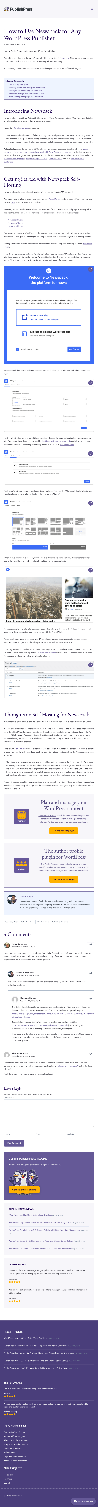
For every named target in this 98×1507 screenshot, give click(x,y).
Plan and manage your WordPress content (27, 93)
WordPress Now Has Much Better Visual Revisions (30, 1215)
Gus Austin (26, 998)
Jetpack (24, 922)
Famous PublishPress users (15, 1460)
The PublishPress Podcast (14, 1432)
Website (70, 1134)
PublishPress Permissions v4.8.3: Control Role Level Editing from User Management (44, 1230)
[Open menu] (92, 9)
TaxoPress (8, 1478)
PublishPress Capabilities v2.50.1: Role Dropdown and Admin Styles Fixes (40, 1222)
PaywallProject (55, 199)
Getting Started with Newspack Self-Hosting (27, 87)
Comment (9, 1097)
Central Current (55, 158)
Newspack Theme (15, 223)
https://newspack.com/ (68, 1065)
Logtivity (7, 1482)
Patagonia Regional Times (36, 158)
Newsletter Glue (67, 444)
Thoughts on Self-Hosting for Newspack (26, 90)
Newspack (64, 58)
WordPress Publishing (60, 922)
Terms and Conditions (13, 1448)
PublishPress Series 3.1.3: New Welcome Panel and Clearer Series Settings (41, 1241)
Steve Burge (10, 44)
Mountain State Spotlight (14, 158)
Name (8, 1134)
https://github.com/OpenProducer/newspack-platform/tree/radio (40, 1025)
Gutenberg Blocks (11, 922)
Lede (13, 202)
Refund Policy (9, 1452)
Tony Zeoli (17, 943)
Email (39, 1134)
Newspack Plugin (15, 219)
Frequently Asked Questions (16, 1444)
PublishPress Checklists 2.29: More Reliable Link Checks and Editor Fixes (40, 1248)
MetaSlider (8, 1474)
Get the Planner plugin (63, 830)
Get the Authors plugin (64, 879)
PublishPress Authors (47, 652)
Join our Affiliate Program (14, 1436)
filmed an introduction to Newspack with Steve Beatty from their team (43, 152)
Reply (90, 944)
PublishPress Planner (47, 815)
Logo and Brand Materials (15, 1456)
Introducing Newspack (19, 84)
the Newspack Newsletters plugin (56, 441)
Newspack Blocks (15, 226)
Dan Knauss (20, 748)
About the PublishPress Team (16, 1440)
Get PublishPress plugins (24, 1189)
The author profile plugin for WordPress (26, 96)
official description (21, 128)
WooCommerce (43, 922)
